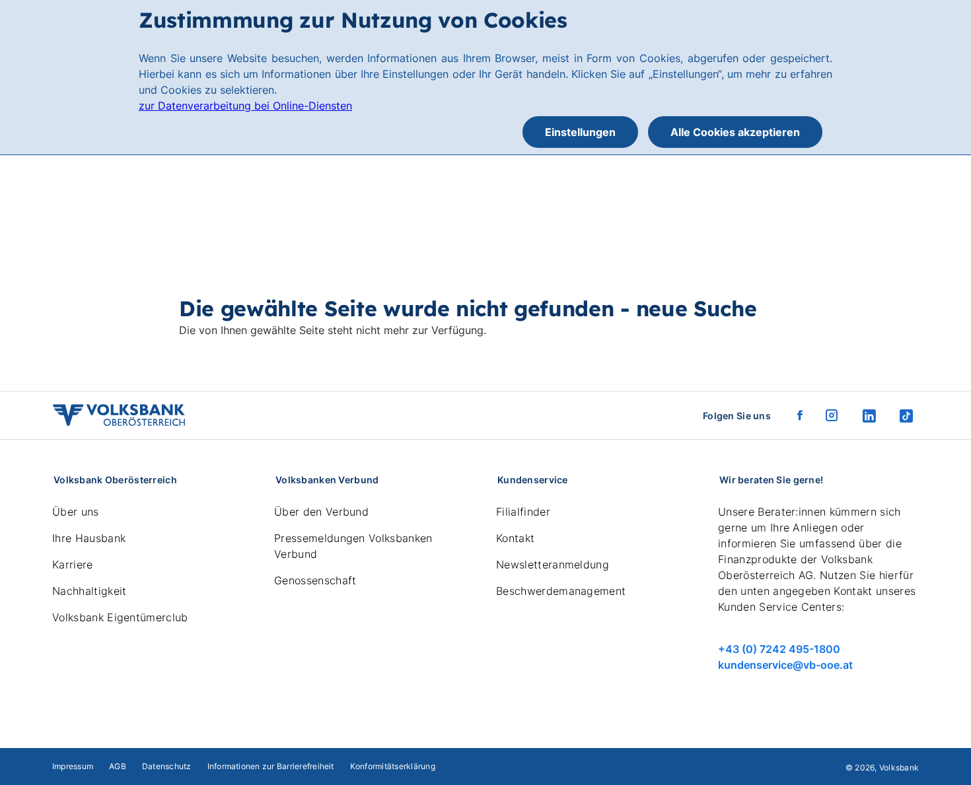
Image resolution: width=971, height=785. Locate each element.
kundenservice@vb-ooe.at (785, 664)
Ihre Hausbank (89, 538)
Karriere (72, 564)
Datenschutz (167, 766)
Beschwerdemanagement (561, 590)
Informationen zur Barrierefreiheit (270, 766)
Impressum (72, 766)
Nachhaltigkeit (89, 590)
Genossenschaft (315, 580)
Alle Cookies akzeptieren (735, 132)
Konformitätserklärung (392, 766)
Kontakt (515, 538)
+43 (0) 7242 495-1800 (779, 649)
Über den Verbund (321, 511)
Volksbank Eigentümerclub (120, 617)
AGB (117, 766)
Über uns (75, 511)
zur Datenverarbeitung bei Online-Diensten (245, 105)
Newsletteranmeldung (552, 564)
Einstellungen (580, 132)
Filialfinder (523, 511)
